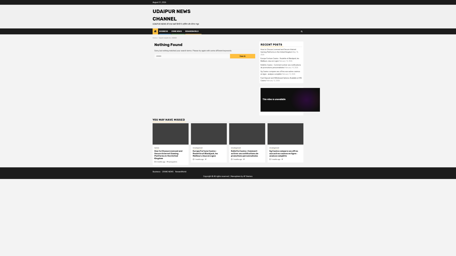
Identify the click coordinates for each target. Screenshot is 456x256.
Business (163, 31)
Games (156, 148)
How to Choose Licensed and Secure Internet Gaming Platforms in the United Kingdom (168, 155)
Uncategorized (197, 148)
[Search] (301, 31)
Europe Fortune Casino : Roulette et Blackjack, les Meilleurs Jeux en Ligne (205, 153)
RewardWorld (192, 31)
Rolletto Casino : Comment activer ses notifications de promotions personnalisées (244, 153)
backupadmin (172, 162)
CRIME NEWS (176, 31)
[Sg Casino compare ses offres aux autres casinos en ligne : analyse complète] (286, 134)
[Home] (155, 31)
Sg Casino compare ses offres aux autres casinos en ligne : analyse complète (283, 153)
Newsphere (235, 176)
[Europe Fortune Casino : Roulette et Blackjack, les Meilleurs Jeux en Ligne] (209, 134)
